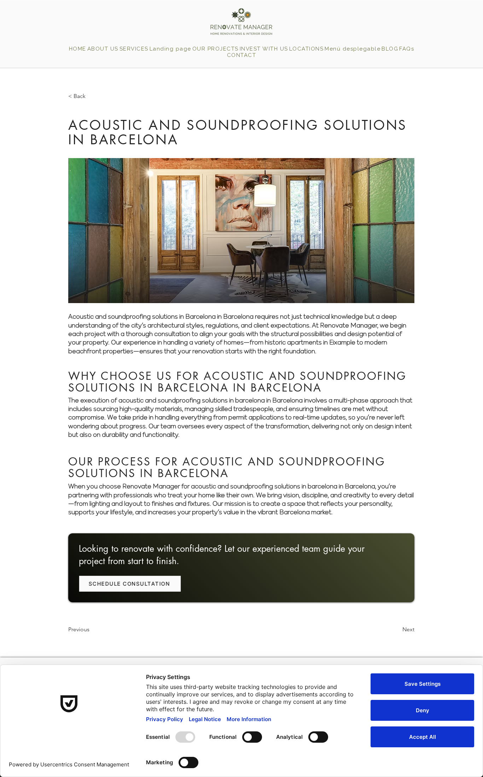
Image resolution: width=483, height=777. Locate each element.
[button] (306, 49)
